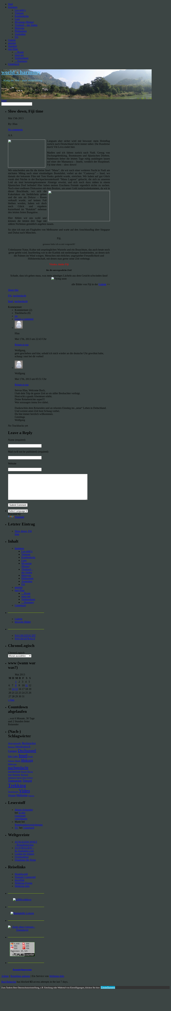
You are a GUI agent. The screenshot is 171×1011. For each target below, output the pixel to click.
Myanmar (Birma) (24, 22)
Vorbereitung (21, 58)
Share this (13, 290)
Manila (17, 761)
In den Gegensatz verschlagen (21, 815)
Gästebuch (13, 64)
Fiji (16, 37)
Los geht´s (20, 10)
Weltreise (22, 795)
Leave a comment (24, 319)
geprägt (12, 43)
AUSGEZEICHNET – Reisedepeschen (26, 843)
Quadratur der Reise (25, 859)
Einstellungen (108, 987)
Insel (10, 301)
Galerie (12, 40)
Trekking (17, 785)
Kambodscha (22, 16)
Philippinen (21, 31)
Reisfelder (16, 775)
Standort (12, 46)
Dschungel (27, 750)
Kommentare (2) (23, 310)
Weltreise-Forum (23, 883)
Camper (12, 751)
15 (16, 689)
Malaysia (19, 28)
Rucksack (24, 775)
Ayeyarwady (14, 743)
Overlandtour (22, 856)
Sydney (30, 778)
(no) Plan (13, 49)
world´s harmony (21, 72)
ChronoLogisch (16, 652)
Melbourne (12, 764)
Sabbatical (12, 778)
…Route (19, 52)
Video (24, 790)
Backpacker (29, 743)
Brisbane (11, 747)
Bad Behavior (8, 981)
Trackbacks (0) (22, 313)
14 (13, 689)
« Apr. (11, 699)
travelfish (19, 880)
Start (10, 4)
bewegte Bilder (23, 621)
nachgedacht (19, 295)
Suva (24, 778)
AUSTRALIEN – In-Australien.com (24, 849)
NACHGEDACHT (25, 635)
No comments (15, 129)
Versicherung (13, 792)
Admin (5, 976)
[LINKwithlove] (22, 899)
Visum (12, 795)
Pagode (24, 772)
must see (19, 55)
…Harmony (21, 61)
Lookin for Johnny (24, 853)
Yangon (31, 796)
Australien (20, 34)
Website (12, 463)
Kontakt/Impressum (22, 969)
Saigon (19, 778)
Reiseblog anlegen (20, 976)
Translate (19, 517)
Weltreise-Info (22, 886)
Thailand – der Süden (26, 25)
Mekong (27, 760)
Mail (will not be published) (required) (28, 451)
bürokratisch (22, 746)
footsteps (12, 7)
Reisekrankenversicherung (29, 824)
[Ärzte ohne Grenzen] (22, 929)
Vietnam (19, 13)
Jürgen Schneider (24, 809)
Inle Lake (13, 756)
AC (17, 827)
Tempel (27, 780)
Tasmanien (15, 780)
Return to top (22, 344)
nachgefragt (14, 771)
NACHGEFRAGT (25, 638)
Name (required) (16, 439)
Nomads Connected (25, 877)
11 (26, 685)
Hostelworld (21, 874)
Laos (17, 19)
